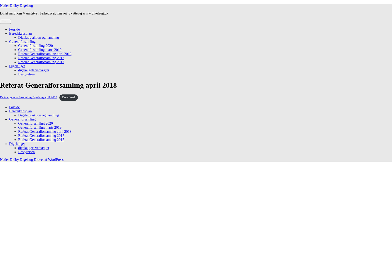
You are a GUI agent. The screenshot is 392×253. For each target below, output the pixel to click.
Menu (5, 21)
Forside (14, 29)
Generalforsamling (22, 41)
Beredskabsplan (20, 33)
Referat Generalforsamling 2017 (41, 58)
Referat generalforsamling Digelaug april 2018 (28, 97)
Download (68, 97)
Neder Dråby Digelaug (16, 5)
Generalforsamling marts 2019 (39, 50)
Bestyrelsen (26, 74)
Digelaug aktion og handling (38, 37)
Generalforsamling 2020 (35, 46)
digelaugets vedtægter (33, 70)
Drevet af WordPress (49, 159)
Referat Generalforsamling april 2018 (44, 54)
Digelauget (17, 66)
